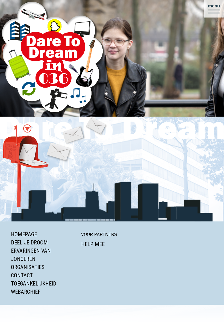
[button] (214, 9)
